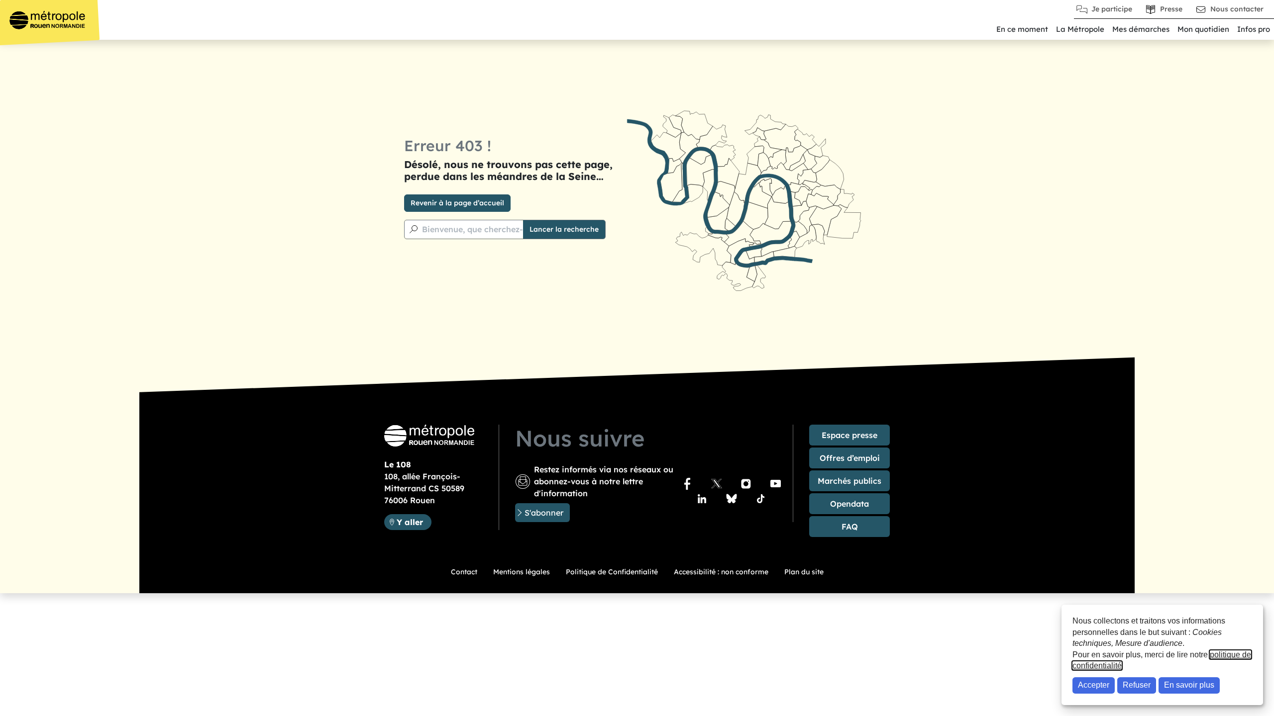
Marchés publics (849, 481)
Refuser (1137, 685)
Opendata (849, 504)
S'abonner (544, 513)
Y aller (413, 522)
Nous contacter (1237, 8)
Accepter (1093, 685)
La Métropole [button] (1080, 29)
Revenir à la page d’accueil (457, 202)
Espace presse (849, 435)
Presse (1171, 8)
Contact (464, 571)
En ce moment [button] (1022, 29)
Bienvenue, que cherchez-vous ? (485, 229)
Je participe (1111, 8)
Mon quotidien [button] (1203, 29)
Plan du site (804, 571)
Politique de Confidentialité (612, 571)
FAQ (850, 527)
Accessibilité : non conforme (721, 571)
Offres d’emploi (850, 458)
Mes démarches (1140, 29)
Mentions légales (521, 571)
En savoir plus (1189, 685)
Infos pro (1253, 29)
